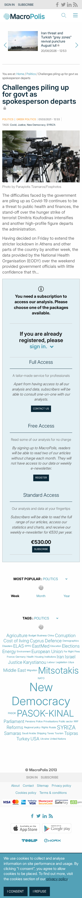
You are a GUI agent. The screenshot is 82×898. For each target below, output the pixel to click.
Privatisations (51, 721)
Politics (31, 74)
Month (41, 596)
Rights (44, 727)
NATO (41, 678)
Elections (71, 646)
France (11, 656)
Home (20, 74)
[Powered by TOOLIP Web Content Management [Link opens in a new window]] (29, 840)
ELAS (18, 646)
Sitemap (43, 785)
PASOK (12, 713)
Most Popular (27, 579)
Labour (51, 662)
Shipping (41, 733)
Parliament (14, 721)
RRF (76, 721)
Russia (52, 727)
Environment (24, 651)
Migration (32, 670)
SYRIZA (51, 124)
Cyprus (37, 640)
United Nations (58, 738)
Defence (53, 640)
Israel (70, 656)
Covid (13, 124)
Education (55, 646)
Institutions (50, 656)
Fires (77, 651)
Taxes (50, 733)
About (15, 785)
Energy (9, 651)
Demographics (71, 640)
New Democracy (36, 124)
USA (35, 738)
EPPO (28, 646)
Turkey (23, 738)
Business (42, 635)
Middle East (14, 670)
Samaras (12, 733)
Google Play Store (56, 828)
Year (67, 596)
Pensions (30, 721)
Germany (20, 656)
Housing (39, 656)
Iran (60, 656)
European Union (47, 651)
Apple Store (25, 828)
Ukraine (44, 738)
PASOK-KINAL (45, 713)
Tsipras (71, 733)
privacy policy (57, 879)
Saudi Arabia (29, 733)
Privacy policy (61, 785)
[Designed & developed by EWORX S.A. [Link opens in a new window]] (52, 840)
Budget (32, 635)
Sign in (9, 4)
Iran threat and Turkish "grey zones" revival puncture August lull (56, 39)
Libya (71, 662)
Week (15, 596)
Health (30, 656)
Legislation (61, 662)
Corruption (65, 635)
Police (39, 721)
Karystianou (34, 662)
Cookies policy (25, 792)
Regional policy (32, 727)
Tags (27, 618)
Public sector (66, 721)
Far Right (69, 651)
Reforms (15, 727)
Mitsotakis (58, 670)
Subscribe (26, 4)
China (51, 635)
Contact (28, 785)
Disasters (7, 646)
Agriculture (17, 635)
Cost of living (16, 640)
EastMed (40, 646)
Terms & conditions (53, 792)
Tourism (59, 733)
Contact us (41, 408)
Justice (22, 124)
